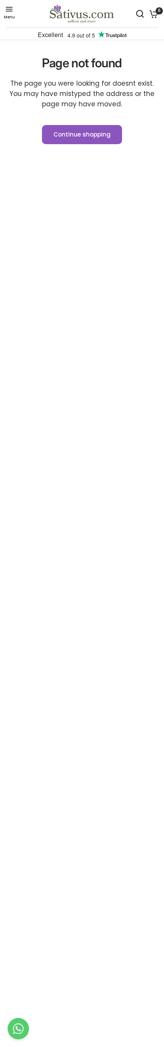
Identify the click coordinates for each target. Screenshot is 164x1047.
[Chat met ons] (18, 1028)
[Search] (139, 14)
